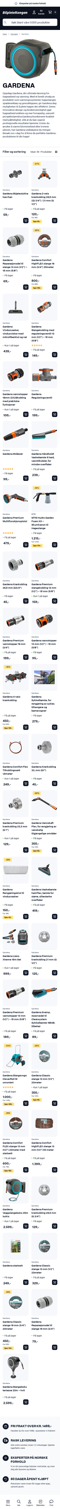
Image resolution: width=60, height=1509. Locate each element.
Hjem (5, 34)
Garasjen (14, 34)
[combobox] (30, 22)
